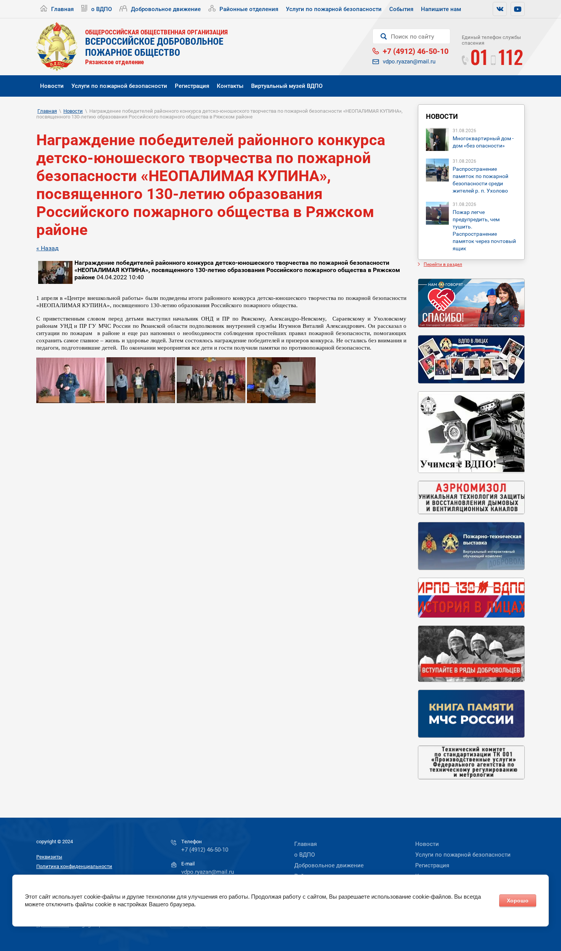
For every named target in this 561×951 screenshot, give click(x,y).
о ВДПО (101, 9)
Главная (62, 9)
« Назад (47, 248)
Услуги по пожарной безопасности (334, 9)
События (401, 9)
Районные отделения (248, 9)
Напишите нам (441, 9)
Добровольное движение (166, 9)
